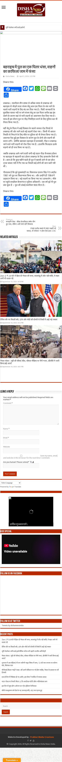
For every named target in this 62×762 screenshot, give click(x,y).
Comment (8, 403)
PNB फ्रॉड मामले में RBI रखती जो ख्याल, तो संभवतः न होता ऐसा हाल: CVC (41, 228)
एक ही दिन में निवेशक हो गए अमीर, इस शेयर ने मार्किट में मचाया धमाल (24, 677)
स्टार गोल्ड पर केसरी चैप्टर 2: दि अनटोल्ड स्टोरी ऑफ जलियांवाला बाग (24, 681)
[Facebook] (28, 740)
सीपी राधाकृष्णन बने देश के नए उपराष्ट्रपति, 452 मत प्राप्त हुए (22, 690)
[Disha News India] (31, 9)
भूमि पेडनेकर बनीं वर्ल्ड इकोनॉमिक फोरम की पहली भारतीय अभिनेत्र (27, 27)
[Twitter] (30, 740)
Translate (17, 487)
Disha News (10, 76)
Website (6, 447)
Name (6, 429)
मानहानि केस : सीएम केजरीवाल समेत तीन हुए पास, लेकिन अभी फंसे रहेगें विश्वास (20, 222)
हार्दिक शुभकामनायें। (19, 524)
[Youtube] (33, 740)
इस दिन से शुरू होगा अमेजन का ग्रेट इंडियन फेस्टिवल (19, 686)
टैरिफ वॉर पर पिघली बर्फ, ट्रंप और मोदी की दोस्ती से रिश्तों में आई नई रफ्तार (28, 319)
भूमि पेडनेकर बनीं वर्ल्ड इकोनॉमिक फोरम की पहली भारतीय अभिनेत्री (24, 651)
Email (6, 438)
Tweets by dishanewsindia (13, 625)
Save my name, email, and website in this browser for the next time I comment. (30, 457)
